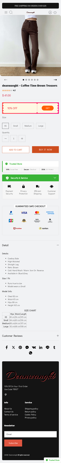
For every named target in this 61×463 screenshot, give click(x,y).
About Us (8, 408)
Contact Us (8, 411)
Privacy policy (30, 417)
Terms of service (11, 414)
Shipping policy (31, 408)
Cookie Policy (30, 414)
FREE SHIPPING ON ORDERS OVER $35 (30, 5)
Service (28, 402)
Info (6, 402)
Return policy (30, 411)
